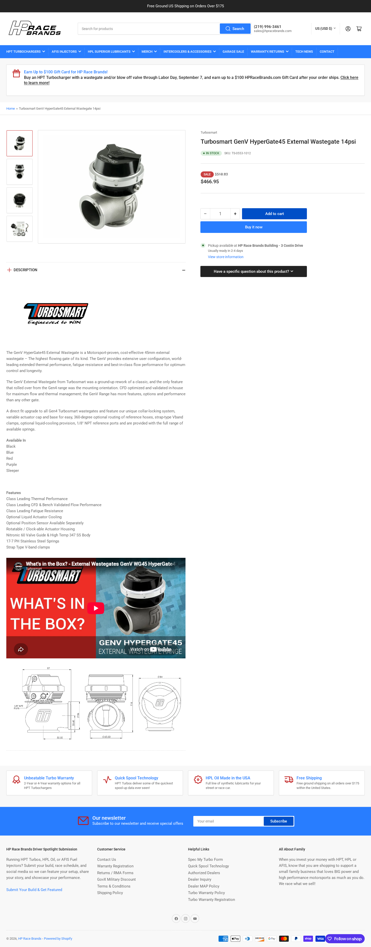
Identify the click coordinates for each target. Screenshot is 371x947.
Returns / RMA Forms (115, 873)
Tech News (304, 51)
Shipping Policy (110, 893)
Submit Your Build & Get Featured (34, 890)
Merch (147, 51)
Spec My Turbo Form (205, 859)
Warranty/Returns (267, 51)
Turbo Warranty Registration (211, 899)
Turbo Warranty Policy (206, 893)
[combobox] (164, 29)
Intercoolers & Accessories (187, 51)
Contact (327, 51)
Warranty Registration (115, 866)
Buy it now (253, 227)
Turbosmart (209, 132)
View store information (226, 257)
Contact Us (106, 859)
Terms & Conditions (113, 886)
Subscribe (278, 821)
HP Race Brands (29, 938)
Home (10, 108)
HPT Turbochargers (23, 51)
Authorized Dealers (204, 873)
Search (238, 28)
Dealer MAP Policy (203, 886)
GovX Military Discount (116, 879)
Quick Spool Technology (208, 866)
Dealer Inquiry (199, 879)
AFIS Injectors (64, 51)
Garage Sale (233, 51)
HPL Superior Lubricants (109, 51)
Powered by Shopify (58, 938)
